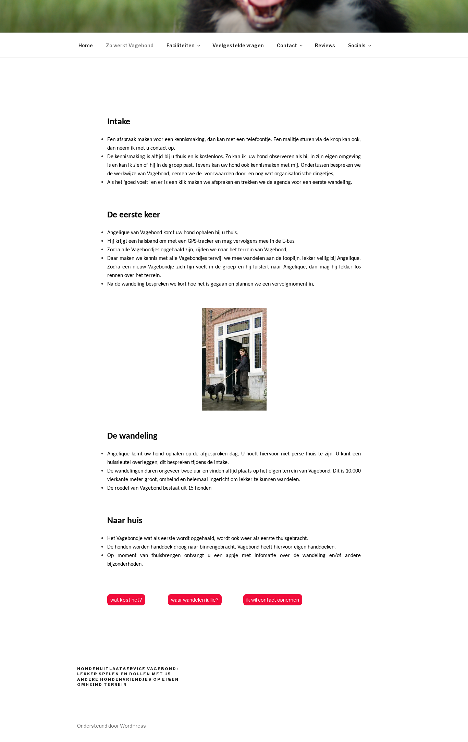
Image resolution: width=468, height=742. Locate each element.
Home (85, 45)
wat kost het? (126, 600)
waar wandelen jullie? (195, 600)
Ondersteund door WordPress (111, 726)
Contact (287, 45)
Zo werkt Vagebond (129, 45)
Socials (357, 45)
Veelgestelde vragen (238, 45)
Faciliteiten (181, 45)
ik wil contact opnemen (272, 600)
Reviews (325, 45)
